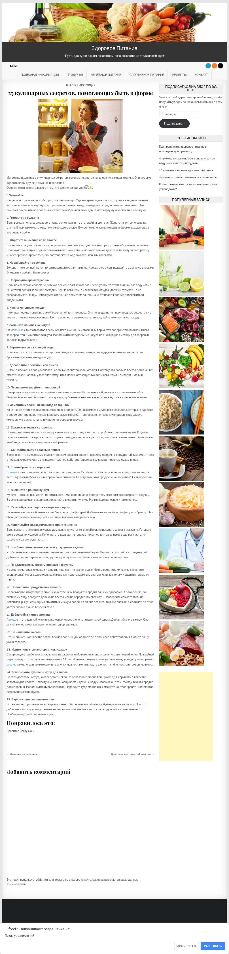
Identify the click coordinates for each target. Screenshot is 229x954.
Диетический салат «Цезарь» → (132, 754)
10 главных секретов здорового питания (186, 170)
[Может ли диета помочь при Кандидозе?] (181, 526)
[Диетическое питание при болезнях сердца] (181, 618)
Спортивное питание (146, 74)
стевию (11, 664)
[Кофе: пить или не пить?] (181, 479)
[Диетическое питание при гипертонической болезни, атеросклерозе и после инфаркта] (181, 572)
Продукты (75, 74)
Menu (14, 66)
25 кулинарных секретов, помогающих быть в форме (80, 93)
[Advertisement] (186, 716)
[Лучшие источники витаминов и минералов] (181, 387)
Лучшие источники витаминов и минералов (188, 177)
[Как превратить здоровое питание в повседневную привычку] (181, 248)
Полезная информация (40, 74)
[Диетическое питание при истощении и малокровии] (181, 664)
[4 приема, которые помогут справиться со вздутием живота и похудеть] (181, 295)
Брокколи (12, 472)
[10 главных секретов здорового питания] (181, 341)
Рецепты (179, 74)
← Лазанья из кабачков (22, 754)
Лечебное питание (106, 74)
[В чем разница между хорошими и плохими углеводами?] (181, 433)
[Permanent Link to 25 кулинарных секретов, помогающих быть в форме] (80, 136)
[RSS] (214, 65)
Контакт (201, 74)
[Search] (220, 65)
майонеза (17, 330)
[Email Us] (208, 65)
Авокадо (12, 619)
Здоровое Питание (114, 48)
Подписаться (174, 123)
